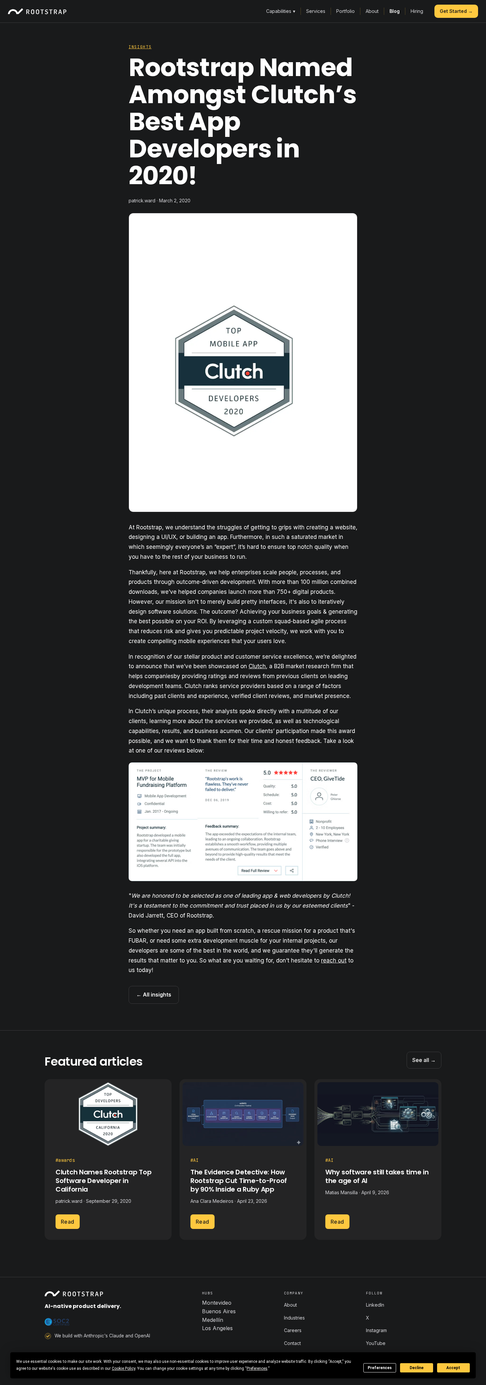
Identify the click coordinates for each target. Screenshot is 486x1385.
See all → (424, 1060)
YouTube (375, 1343)
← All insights (153, 994)
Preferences (380, 1367)
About (372, 11)
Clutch (257, 666)
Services (315, 11)
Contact (292, 1343)
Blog (394, 11)
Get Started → (456, 11)
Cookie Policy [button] (123, 1368)
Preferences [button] (257, 1368)
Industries (294, 1318)
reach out (333, 960)
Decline (417, 1367)
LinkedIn (375, 1305)
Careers (293, 1330)
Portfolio (345, 11)
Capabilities (280, 11)
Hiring (417, 11)
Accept (453, 1367)
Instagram (376, 1330)
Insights (140, 47)
